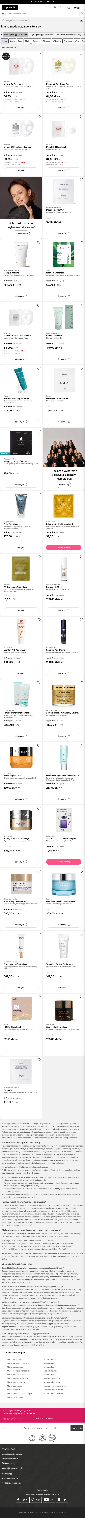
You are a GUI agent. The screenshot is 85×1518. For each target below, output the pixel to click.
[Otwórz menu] (3, 13)
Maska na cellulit (13, 1390)
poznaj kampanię (21, 233)
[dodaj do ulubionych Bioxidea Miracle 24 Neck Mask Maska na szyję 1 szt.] (81, 117)
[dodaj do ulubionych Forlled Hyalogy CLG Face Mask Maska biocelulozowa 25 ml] (81, 368)
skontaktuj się (63, 485)
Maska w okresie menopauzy (18, 1371)
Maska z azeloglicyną (52, 1378)
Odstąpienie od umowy (10, 1458)
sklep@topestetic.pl (12, 1468)
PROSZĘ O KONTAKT (45, 1419)
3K (51, 1499)
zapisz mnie (77, 1428)
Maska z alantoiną (50, 1359)
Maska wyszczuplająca (16, 1382)
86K (25, 1499)
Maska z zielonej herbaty (53, 1393)
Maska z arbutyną (50, 1371)
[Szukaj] (82, 13)
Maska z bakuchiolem (52, 1382)
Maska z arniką (49, 1374)
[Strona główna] (10, 7)
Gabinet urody (9, 1463)
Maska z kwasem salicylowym (55, 1386)
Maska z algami (49, 1363)
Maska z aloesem (50, 1367)
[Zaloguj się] (56, 7)
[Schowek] (63, 7)
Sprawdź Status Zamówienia (12, 1454)
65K (38, 1499)
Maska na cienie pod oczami (18, 1363)
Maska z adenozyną (15, 1397)
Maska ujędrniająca (14, 1386)
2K (65, 1499)
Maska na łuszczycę (15, 1367)
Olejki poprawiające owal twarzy (41, 35)
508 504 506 (8, 1449)
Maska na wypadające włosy (18, 1378)
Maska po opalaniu (14, 1359)
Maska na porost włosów (16, 1374)
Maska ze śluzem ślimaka (53, 1390)
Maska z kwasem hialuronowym (19, 1393)
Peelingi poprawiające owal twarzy (68, 35)
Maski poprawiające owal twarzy (16, 35)
